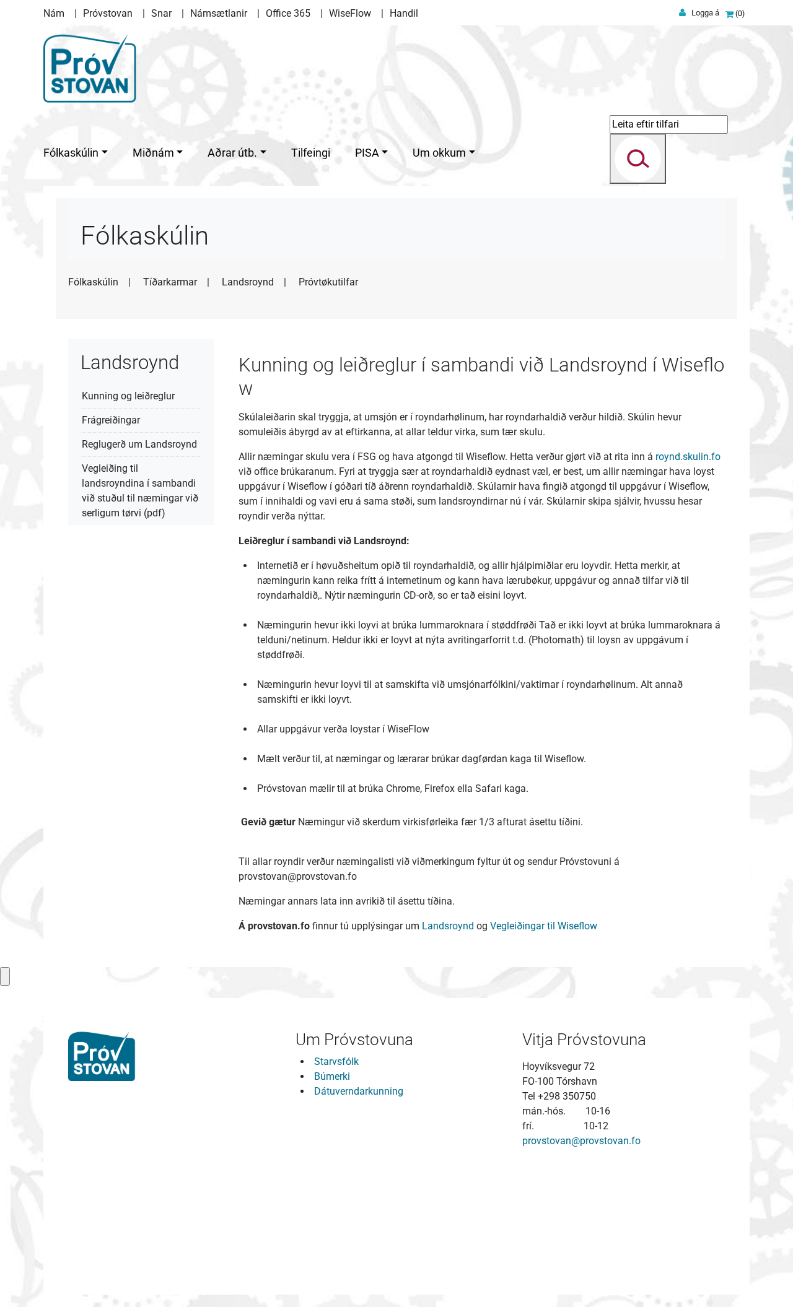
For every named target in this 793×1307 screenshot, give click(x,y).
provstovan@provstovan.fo (581, 1141)
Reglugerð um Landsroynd (139, 444)
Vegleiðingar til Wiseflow (543, 926)
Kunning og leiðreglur (128, 396)
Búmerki (332, 1076)
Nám (53, 13)
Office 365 (288, 13)
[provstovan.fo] (90, 65)
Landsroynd (248, 282)
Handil (404, 13)
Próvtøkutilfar (328, 282)
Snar (161, 13)
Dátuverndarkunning (358, 1091)
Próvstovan (108, 13)
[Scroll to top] (766, 1280)
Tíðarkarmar (170, 282)
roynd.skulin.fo (688, 456)
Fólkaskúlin (93, 282)
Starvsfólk (336, 1061)
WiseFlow (350, 13)
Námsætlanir (218, 13)
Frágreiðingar (111, 420)
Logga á (705, 12)
